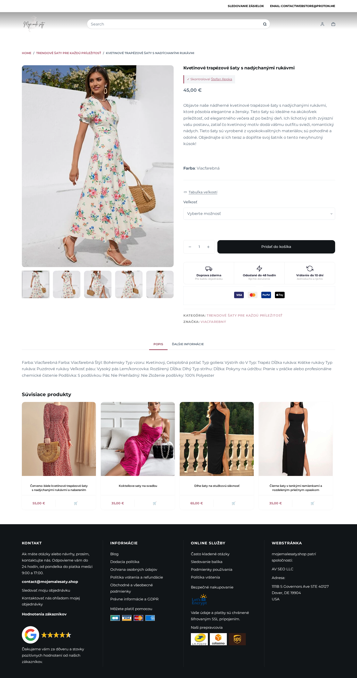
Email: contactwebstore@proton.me (302, 6)
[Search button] (264, 24)
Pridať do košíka (276, 246)
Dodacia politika (124, 561)
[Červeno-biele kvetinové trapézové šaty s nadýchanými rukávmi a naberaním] (59, 439)
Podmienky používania (211, 569)
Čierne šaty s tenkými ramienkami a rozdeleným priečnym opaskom (296, 488)
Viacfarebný (213, 322)
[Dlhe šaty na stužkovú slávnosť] (217, 439)
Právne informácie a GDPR (134, 599)
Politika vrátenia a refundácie (136, 577)
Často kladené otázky (210, 554)
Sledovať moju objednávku (46, 590)
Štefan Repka (221, 79)
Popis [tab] (158, 344)
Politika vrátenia (205, 577)
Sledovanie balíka (206, 561)
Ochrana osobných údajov (133, 569)
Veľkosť (190, 202)
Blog (114, 554)
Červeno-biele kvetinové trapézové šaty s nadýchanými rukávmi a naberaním (59, 488)
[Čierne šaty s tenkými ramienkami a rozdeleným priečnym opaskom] (296, 439)
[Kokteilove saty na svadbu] (138, 439)
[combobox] (175, 24)
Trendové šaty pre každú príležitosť (245, 315)
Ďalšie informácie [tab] (188, 344)
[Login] (322, 24)
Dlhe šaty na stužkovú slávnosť (216, 486)
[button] (200, 192)
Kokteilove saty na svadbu (138, 486)
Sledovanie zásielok (246, 6)
